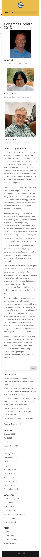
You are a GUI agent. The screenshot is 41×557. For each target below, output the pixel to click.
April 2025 (8, 438)
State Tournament (11, 518)
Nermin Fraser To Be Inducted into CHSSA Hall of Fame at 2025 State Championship (18, 411)
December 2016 (10, 481)
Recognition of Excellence (14, 514)
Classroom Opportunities (14, 498)
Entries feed (9, 535)
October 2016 (9, 485)
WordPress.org (10, 543)
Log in (6, 531)
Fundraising (8, 502)
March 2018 (9, 477)
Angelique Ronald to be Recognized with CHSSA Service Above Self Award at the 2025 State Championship (20, 391)
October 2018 (9, 473)
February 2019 (10, 469)
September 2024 (11, 446)
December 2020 (10, 457)
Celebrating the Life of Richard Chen (18, 418)
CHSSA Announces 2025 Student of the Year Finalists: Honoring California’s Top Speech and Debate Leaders (20, 401)
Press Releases (10, 510)
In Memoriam (9, 506)
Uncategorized (10, 522)
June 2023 (8, 449)
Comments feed (10, 539)
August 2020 (9, 465)
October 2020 (9, 461)
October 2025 (9, 434)
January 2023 (9, 453)
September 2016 (11, 489)
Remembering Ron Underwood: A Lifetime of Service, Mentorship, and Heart (18, 381)
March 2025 (9, 442)
